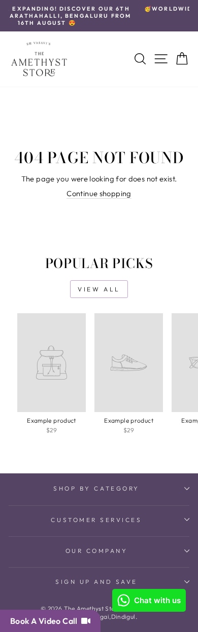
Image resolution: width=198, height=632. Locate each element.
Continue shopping (99, 193)
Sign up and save (96, 581)
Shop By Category (96, 488)
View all (99, 289)
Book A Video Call (45, 621)
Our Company (96, 550)
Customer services (96, 520)
